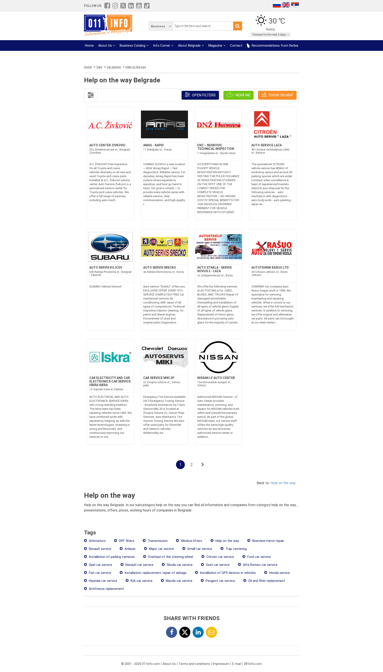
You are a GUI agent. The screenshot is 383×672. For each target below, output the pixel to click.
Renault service (99, 549)
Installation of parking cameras (111, 557)
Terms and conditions (194, 664)
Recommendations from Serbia (274, 46)
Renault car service (139, 565)
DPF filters (126, 541)
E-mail (236, 664)
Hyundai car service (102, 581)
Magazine (215, 46)
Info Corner (161, 46)
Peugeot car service (220, 581)
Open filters (203, 95)
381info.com (253, 664)
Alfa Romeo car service (259, 565)
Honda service (279, 573)
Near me (242, 95)
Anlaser (130, 549)
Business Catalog (132, 46)
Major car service (161, 549)
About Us (105, 46)
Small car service (199, 549)
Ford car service (258, 557)
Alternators (97, 541)
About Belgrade (189, 46)
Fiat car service (99, 573)
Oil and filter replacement (266, 581)
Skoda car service (179, 565)
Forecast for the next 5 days (269, 34)
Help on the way (283, 483)
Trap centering (236, 549)
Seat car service (217, 565)
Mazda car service (178, 581)
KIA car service (141, 581)
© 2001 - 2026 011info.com (140, 664)
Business (158, 26)
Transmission (157, 541)
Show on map (280, 95)
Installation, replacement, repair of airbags (155, 573)
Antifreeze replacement (106, 589)
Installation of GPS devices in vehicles (227, 573)
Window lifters (191, 541)
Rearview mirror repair (267, 541)
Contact (236, 46)
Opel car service (100, 565)
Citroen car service (219, 557)
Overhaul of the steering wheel (170, 557)
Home (89, 46)
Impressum (221, 664)
